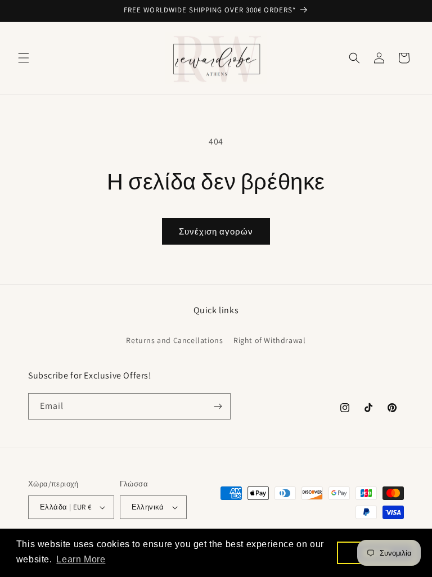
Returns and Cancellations (174, 340)
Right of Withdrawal (269, 340)
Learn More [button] (80, 559)
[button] (23, 58)
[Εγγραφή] (217, 406)
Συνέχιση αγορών (216, 231)
